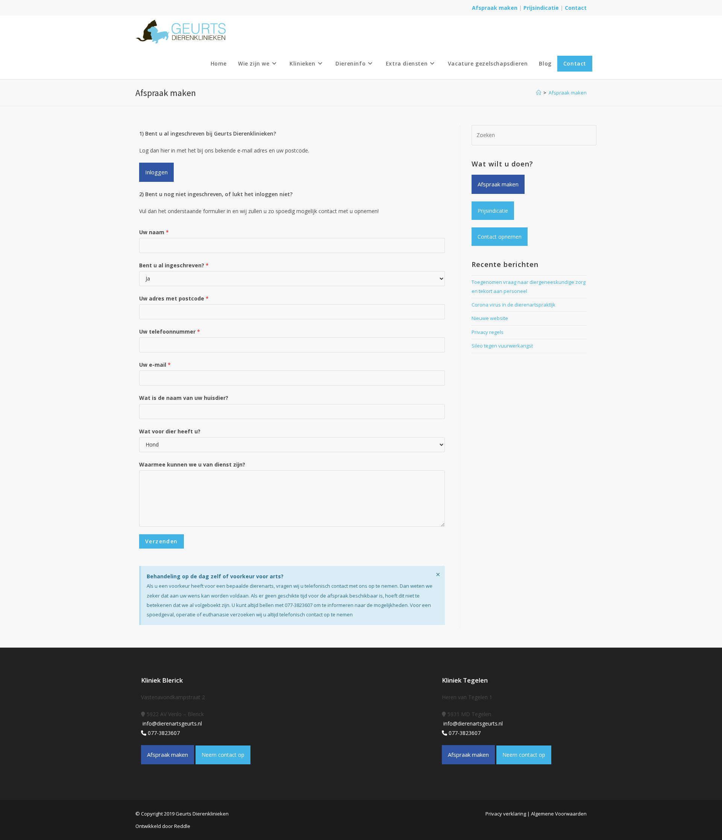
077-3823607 (163, 732)
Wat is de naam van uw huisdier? (183, 397)
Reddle (182, 826)
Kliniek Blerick (162, 680)
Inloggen (156, 172)
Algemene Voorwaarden (559, 813)
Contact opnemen (500, 236)
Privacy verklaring (505, 813)
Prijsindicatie (541, 7)
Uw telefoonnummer (169, 331)
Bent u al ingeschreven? (174, 265)
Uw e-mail (155, 364)
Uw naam (154, 232)
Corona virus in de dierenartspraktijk (513, 304)
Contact (576, 7)
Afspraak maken (494, 7)
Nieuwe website (490, 318)
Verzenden (161, 541)
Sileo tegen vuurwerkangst (502, 345)
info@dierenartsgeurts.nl (171, 723)
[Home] (538, 92)
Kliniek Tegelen (465, 680)
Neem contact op (223, 754)
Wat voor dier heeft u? (169, 431)
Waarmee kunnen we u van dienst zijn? (192, 464)
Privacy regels (488, 332)
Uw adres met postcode (174, 298)
